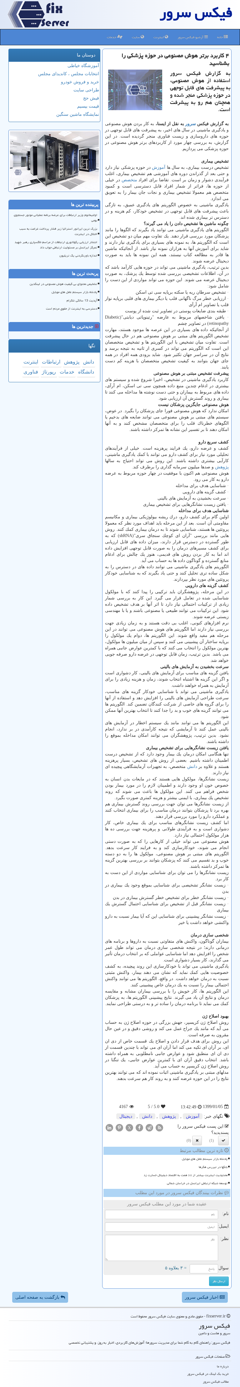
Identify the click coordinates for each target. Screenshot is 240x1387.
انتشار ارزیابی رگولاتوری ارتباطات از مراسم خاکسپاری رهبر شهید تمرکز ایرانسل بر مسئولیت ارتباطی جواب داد (56, 245)
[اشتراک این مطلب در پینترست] (119, 1127)
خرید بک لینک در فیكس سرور (208, 1373)
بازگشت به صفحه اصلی (38, 1297)
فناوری (30, 371)
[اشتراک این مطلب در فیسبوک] (139, 1127)
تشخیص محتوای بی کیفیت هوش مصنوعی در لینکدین (63, 284)
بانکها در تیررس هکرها (213, 1167)
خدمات (112, 37)
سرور (190, 123)
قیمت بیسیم (88, 106)
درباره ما (223, 1366)
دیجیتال (125, 1116)
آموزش (158, 167)
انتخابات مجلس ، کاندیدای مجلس (68, 73)
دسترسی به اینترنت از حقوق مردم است (71, 308)
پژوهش (222, 467)
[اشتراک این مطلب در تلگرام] (149, 1127)
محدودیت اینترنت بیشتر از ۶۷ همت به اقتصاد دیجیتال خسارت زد (186, 1175)
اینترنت (159, 37)
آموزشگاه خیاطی (83, 65)
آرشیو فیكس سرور (191, 37)
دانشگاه (86, 371)
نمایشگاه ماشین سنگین (77, 114)
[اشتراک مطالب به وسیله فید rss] (159, 1127)
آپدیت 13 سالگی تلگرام (82, 300)
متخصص (129, 180)
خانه (220, 37)
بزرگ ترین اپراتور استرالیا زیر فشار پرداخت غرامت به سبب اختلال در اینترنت (58, 231)
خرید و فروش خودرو (80, 82)
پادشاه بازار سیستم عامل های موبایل (205, 1159)
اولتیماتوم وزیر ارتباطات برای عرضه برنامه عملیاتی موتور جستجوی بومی (55, 217)
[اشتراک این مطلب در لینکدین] (109, 1127)
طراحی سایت (86, 90)
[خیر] (197, 1140)
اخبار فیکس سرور (202, 1297)
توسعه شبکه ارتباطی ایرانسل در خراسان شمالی (197, 1183)
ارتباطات (51, 361)
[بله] (223, 1140)
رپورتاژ (49, 371)
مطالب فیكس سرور (216, 1381)
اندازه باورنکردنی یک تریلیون (78, 255)
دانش (192, 766)
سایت (136, 37)
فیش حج (91, 98)
